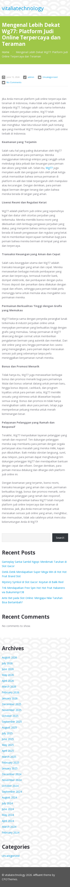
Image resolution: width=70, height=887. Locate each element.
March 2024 (9, 826)
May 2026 (8, 675)
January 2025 (10, 768)
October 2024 (10, 786)
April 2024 (8, 821)
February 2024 (10, 832)
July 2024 (7, 803)
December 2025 (11, 704)
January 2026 (10, 698)
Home (5, 52)
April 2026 (8, 680)
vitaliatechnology (23, 8)
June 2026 (8, 669)
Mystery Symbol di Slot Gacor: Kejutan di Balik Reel (32, 582)
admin (31, 77)
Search (60, 537)
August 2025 (9, 727)
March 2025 (9, 756)
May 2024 (8, 815)
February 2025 (10, 762)
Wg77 (49, 168)
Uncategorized (50, 77)
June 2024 (8, 809)
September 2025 (12, 721)
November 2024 (11, 780)
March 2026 (9, 686)
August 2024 (9, 797)
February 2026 (10, 692)
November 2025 (11, 710)
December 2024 (11, 774)
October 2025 (10, 716)
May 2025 (8, 745)
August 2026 (9, 657)
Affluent (38, 875)
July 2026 (7, 663)
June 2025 (8, 739)
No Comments (14, 82)
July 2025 (7, 733)
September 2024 (12, 791)
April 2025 (8, 750)
